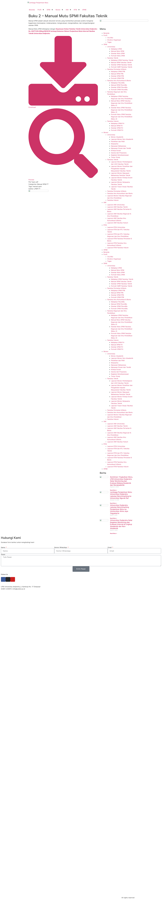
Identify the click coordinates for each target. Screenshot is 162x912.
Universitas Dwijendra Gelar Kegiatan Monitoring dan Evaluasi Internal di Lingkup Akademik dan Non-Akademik (121, 524)
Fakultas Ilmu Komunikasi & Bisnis (119, 80)
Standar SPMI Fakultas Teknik (121, 65)
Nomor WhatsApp (60, 547)
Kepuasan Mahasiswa (118, 146)
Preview (31, 180)
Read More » (113, 490)
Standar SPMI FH (117, 128)
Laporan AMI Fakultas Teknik (117, 207)
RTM (75, 10)
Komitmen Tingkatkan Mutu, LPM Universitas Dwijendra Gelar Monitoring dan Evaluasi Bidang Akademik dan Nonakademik (121, 481)
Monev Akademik (117, 137)
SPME (84, 10)
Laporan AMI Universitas (116, 205)
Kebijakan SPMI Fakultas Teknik (122, 60)
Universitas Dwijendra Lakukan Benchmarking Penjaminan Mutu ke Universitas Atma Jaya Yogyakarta (119, 509)
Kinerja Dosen (116, 150)
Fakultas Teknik (112, 58)
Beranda (32, 10)
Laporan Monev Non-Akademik (122, 139)
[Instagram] (8, 579)
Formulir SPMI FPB (117, 78)
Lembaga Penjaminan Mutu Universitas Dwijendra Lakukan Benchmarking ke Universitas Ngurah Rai (121, 495)
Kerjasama (114, 144)
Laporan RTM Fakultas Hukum (118, 248)
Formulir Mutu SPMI (118, 56)
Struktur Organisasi (114, 40)
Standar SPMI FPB (117, 76)
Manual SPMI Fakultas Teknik (121, 62)
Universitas (111, 47)
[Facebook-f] (3, 579)
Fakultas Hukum (113, 121)
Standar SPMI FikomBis (119, 87)
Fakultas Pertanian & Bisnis (116, 69)
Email (110, 547)
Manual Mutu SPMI (117, 51)
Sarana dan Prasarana (118, 153)
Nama (3, 547)
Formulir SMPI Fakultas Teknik (121, 67)
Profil (39, 10)
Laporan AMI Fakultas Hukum (117, 223)
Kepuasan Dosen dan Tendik (121, 148)
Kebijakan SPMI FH (117, 123)
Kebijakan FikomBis (118, 83)
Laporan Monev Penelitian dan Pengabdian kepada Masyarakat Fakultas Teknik (121, 168)
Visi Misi (110, 38)
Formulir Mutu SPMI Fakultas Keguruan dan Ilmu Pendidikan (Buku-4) (121, 116)
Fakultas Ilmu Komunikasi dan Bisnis (120, 193)
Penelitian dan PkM (117, 141)
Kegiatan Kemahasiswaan (120, 155)
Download (32, 107)
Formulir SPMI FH (117, 130)
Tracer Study (115, 157)
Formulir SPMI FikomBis (119, 89)
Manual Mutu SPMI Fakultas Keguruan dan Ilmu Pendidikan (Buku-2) (121, 103)
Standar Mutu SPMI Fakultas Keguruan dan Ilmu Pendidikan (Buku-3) (121, 110)
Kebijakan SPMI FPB (118, 71)
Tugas (109, 42)
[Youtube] (12, 579)
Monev (58, 10)
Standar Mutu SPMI (118, 53)
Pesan (3, 554)
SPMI (48, 10)
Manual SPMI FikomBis (119, 85)
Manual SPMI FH (117, 126)
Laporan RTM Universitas (116, 227)
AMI (67, 10)
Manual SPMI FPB (117, 74)
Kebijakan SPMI (116, 49)
